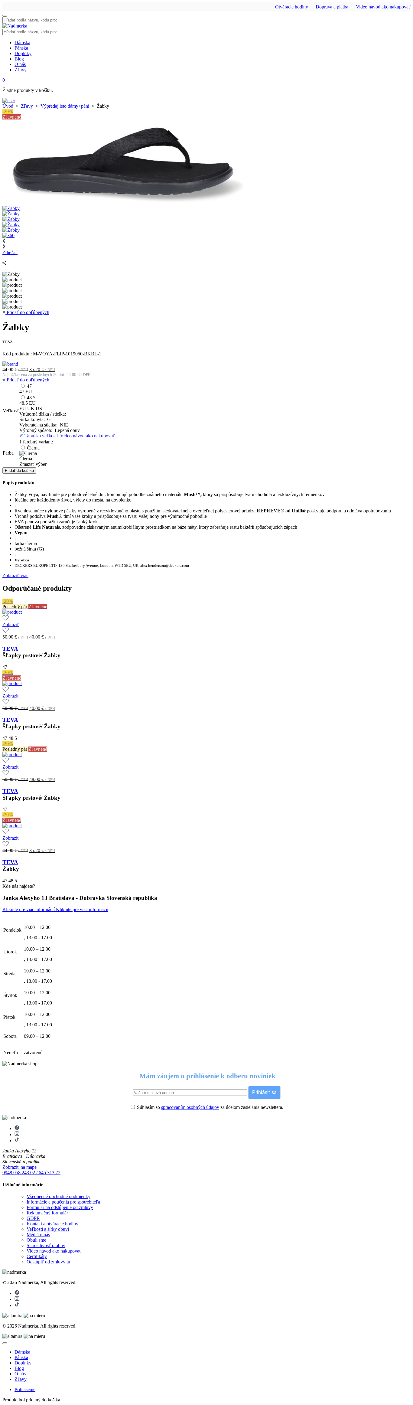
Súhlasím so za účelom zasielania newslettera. (209, 1107)
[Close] (4, 1343)
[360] (8, 235)
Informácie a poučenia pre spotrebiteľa (63, 1201)
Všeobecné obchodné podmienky (58, 1196)
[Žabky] (123, 202)
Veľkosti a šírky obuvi (48, 1229)
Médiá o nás (38, 1234)
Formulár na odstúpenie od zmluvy (60, 1207)
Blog (19, 58)
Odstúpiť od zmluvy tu (48, 1261)
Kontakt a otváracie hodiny (52, 1223)
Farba (8, 453)
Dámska (22, 42)
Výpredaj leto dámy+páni (65, 106)
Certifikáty (37, 1256)
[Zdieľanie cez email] (4, 257)
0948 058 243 (16, 1172)
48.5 (31, 397)
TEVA (10, 648)
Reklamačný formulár (47, 1212)
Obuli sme (36, 1240)
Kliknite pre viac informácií (29, 909)
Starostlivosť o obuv (46, 1245)
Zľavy (21, 69)
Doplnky (23, 53)
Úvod (7, 106)
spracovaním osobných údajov (190, 1107)
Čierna (33, 447)
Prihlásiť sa (264, 1092)
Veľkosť (11, 410)
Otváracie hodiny (291, 6)
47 (29, 386)
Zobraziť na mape (19, 1167)
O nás (20, 64)
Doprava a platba (332, 6)
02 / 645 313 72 (45, 1172)
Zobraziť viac (15, 575)
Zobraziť (10, 624)
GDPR (33, 1218)
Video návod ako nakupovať (383, 6)
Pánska (21, 48)
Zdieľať (10, 252)
